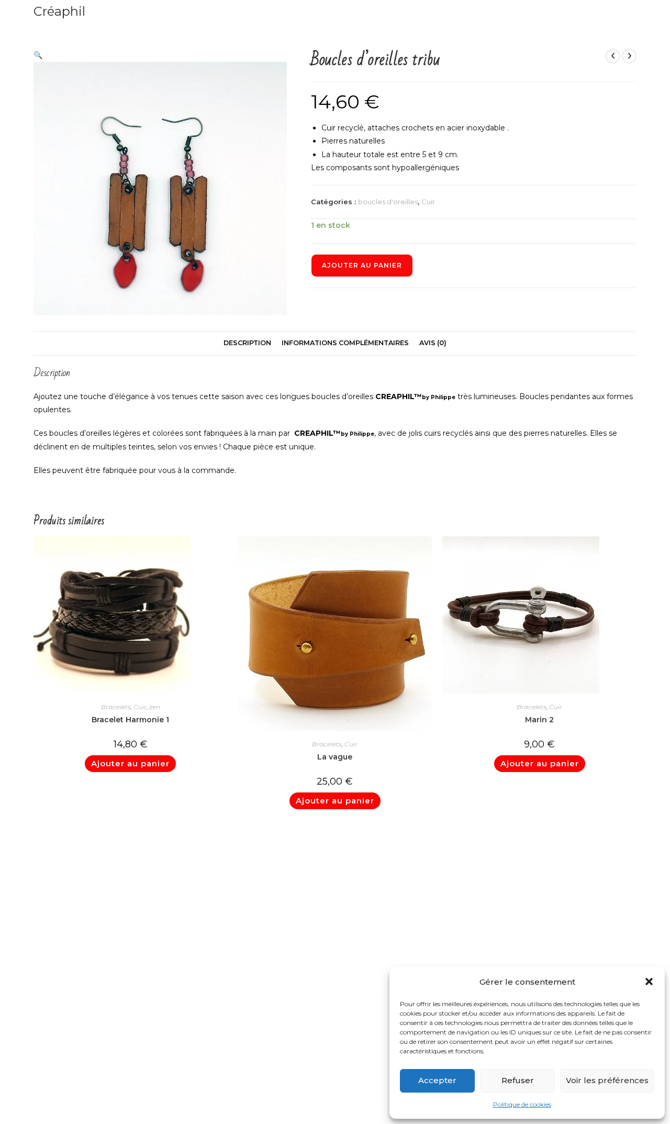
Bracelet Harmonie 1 (130, 719)
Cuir (428, 201)
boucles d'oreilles (388, 201)
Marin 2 (539, 719)
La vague (334, 757)
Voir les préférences (607, 1080)
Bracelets (116, 707)
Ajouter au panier (362, 265)
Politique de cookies (522, 1104)
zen (154, 707)
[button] (649, 981)
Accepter (437, 1080)
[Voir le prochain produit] (629, 56)
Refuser (517, 1080)
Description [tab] (247, 343)
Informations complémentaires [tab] (345, 343)
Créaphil (59, 11)
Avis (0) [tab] (432, 343)
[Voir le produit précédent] (613, 56)
